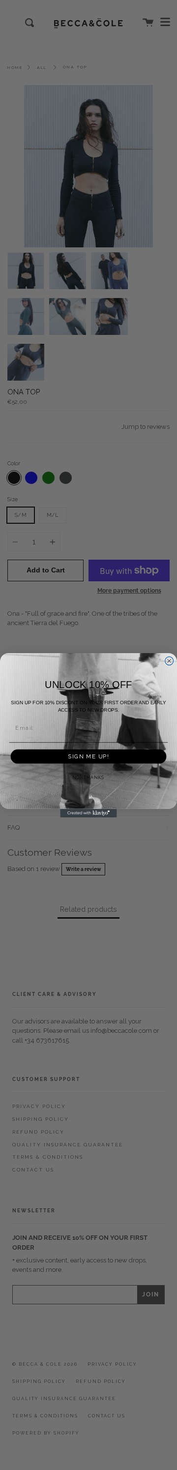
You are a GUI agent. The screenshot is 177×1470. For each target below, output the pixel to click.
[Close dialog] (169, 661)
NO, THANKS (88, 777)
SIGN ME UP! (88, 756)
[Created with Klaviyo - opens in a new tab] (88, 813)
